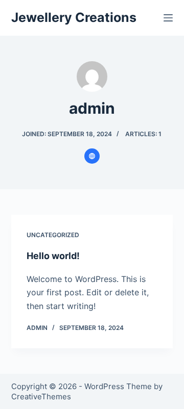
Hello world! (53, 255)
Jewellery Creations (73, 17)
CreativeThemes (41, 396)
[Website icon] (92, 156)
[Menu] (168, 17)
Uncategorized (53, 235)
